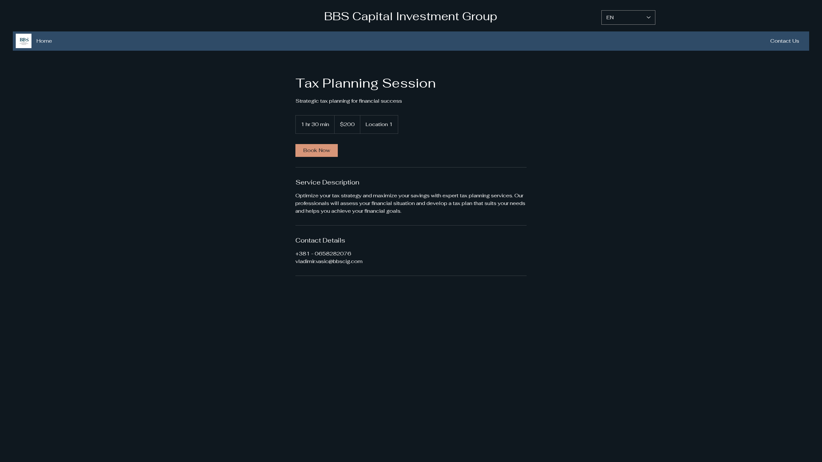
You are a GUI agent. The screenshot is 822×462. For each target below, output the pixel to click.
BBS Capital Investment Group (410, 16)
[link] (316, 150)
